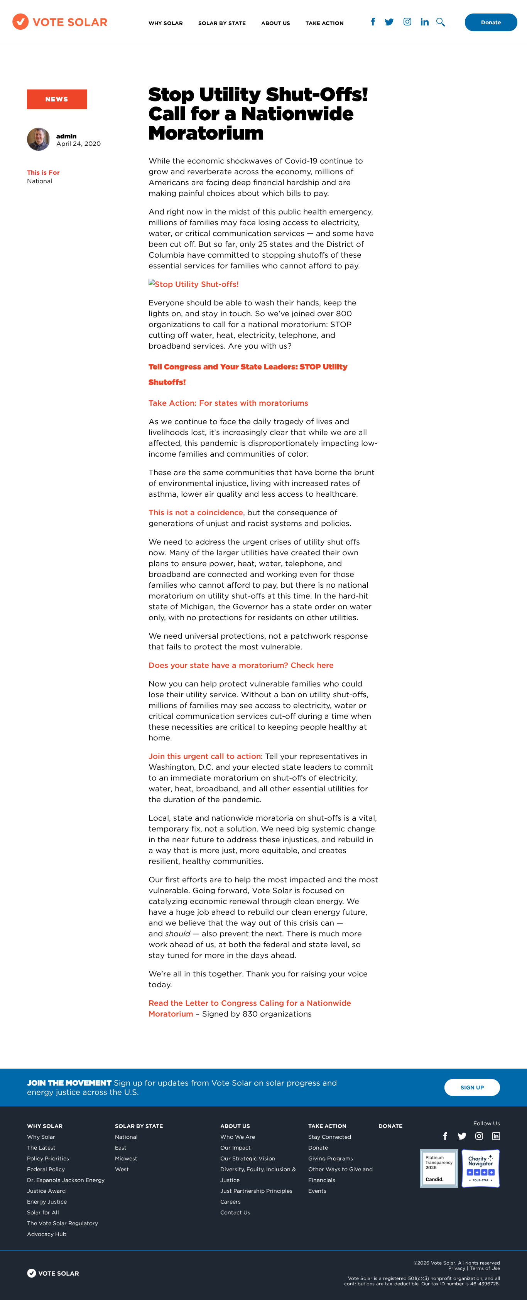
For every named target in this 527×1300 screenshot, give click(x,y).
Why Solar (166, 23)
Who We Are (237, 1137)
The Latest (41, 1148)
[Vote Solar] (60, 29)
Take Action (325, 23)
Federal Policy (46, 1169)
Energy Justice (47, 1202)
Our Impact (235, 1148)
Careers (230, 1202)
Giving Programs (330, 1158)
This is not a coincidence (196, 512)
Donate (491, 22)
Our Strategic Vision (247, 1158)
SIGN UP (472, 1087)
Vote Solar (53, 1273)
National (39, 181)
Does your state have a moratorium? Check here (241, 665)
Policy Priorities (48, 1158)
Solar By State (222, 23)
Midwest (126, 1158)
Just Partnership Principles (256, 1191)
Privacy (456, 1268)
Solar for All (43, 1212)
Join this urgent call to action (205, 756)
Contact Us (235, 1212)
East (121, 1148)
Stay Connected (329, 1137)
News (57, 99)
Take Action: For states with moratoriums (228, 403)
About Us (275, 23)
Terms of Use (485, 1268)
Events (317, 1191)
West (122, 1169)
